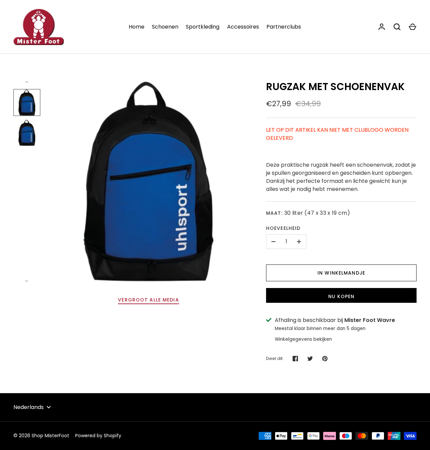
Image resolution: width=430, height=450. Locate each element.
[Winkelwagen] (412, 26)
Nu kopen (341, 296)
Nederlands (28, 407)
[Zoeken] (397, 26)
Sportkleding (202, 27)
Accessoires (243, 27)
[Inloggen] (381, 26)
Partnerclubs (283, 27)
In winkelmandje (341, 273)
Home (136, 27)
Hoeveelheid (283, 228)
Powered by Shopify (98, 435)
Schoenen (165, 27)
